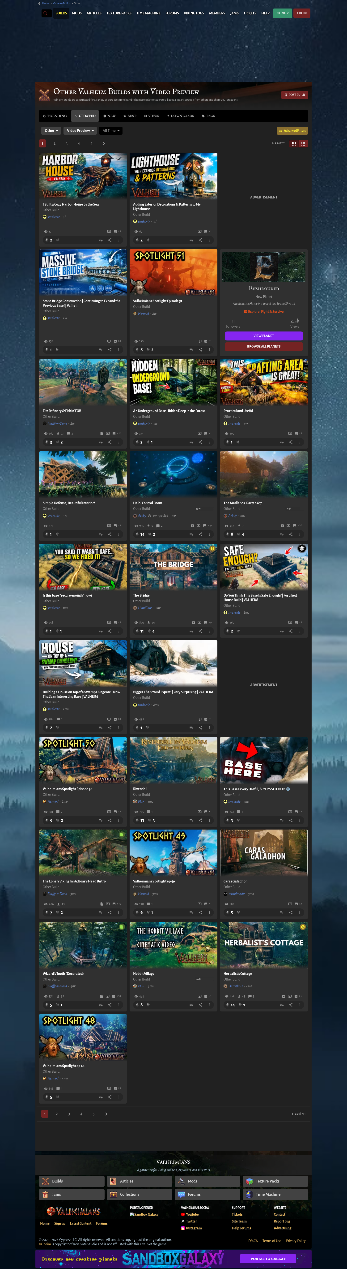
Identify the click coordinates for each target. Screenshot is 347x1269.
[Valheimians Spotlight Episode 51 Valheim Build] (173, 273)
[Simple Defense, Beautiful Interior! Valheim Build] (83, 475)
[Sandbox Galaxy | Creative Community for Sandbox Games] (173, 1259)
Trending (57, 116)
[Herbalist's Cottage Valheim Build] (264, 945)
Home (45, 3)
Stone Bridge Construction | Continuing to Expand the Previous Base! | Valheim (82, 303)
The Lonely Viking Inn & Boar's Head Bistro (74, 881)
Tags (210, 116)
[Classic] (303, 143)
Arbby (142, 515)
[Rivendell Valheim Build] (173, 760)
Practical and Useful (238, 411)
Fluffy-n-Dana (57, 423)
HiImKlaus (145, 608)
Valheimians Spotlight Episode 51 (157, 301)
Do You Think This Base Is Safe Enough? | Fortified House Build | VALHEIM (260, 598)
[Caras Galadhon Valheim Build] (264, 853)
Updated (87, 116)
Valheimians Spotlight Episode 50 (67, 789)
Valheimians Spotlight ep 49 (154, 881)
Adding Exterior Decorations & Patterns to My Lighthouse (167, 206)
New (111, 116)
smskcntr (53, 217)
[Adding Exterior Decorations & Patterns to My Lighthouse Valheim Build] (173, 176)
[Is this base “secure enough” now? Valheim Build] (83, 567)
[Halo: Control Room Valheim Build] (173, 475)
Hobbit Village (144, 974)
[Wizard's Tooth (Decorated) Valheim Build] (83, 945)
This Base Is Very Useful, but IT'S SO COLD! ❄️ (257, 789)
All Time (109, 131)
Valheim (45, 1244)
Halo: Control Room (147, 503)
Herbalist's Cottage (238, 974)
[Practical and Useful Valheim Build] (264, 382)
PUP (141, 801)
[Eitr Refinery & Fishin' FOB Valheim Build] (83, 382)
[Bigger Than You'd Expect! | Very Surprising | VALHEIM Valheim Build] (173, 664)
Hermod (143, 313)
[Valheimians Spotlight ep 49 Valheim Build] (173, 853)
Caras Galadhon (235, 881)
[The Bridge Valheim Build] (173, 567)
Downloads (182, 116)
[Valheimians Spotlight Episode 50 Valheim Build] (83, 760)
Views (153, 116)
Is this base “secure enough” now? (67, 595)
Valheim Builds (62, 3)
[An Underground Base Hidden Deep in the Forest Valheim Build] (173, 382)
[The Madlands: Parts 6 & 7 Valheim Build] (264, 475)
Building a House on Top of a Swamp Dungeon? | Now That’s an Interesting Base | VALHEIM (81, 694)
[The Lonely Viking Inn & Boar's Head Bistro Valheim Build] (83, 853)
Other (49, 131)
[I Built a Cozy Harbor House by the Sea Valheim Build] (83, 176)
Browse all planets (263, 346)
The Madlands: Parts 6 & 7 (243, 503)
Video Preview (78, 131)
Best (131, 116)
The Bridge (141, 595)
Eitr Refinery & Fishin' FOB (62, 411)
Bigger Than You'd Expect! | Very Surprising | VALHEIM (173, 692)
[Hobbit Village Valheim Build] (173, 945)
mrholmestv (237, 894)
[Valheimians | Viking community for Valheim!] (37, 13)
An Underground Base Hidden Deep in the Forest (169, 411)
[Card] (294, 143)
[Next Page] (104, 144)
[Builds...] (45, 13)
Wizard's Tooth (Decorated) (63, 974)
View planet (264, 336)
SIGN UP (282, 13)
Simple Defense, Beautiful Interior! (69, 503)
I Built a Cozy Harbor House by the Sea (71, 204)
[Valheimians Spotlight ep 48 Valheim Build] (83, 1037)
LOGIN (302, 13)
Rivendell (140, 789)
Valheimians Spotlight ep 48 (64, 1066)
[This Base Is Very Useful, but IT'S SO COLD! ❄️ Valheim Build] (264, 760)
